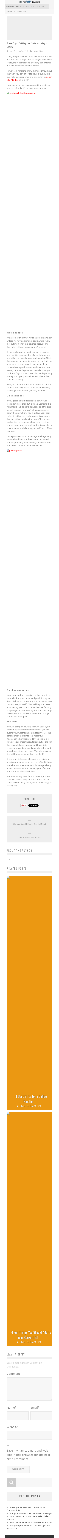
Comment (13, 1373)
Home (9, 11)
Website (12, 1427)
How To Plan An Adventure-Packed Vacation (31, 1522)
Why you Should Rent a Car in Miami (29, 824)
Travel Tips (21, 11)
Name (11, 1407)
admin (22, 1106)
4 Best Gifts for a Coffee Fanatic (31, 1099)
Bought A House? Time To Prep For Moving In (31, 1513)
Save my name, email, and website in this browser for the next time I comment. (28, 1455)
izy (11, 51)
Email (34, 1407)
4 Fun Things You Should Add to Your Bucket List (31, 1335)
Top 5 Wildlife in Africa (30, 837)
